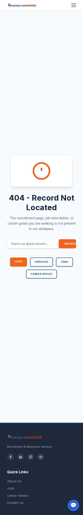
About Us (14, 481)
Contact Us (15, 503)
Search (70, 243)
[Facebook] (10, 456)
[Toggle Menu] (73, 5)
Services (41, 261)
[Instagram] (30, 456)
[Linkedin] (20, 456)
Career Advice (41, 273)
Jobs (64, 261)
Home (18, 261)
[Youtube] (40, 456)
